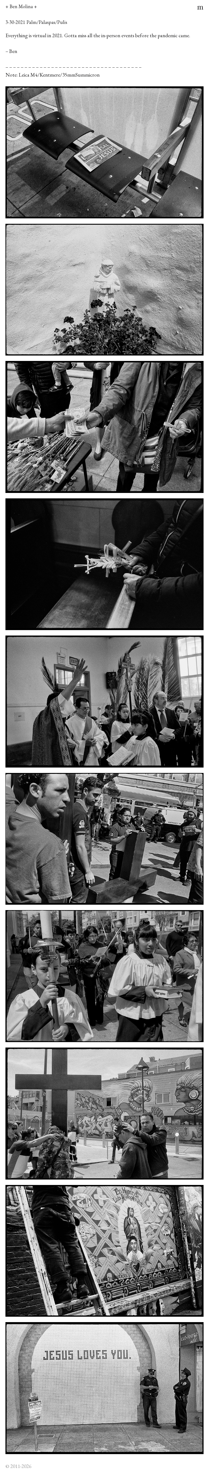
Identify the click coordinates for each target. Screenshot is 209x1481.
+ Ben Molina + (21, 6)
